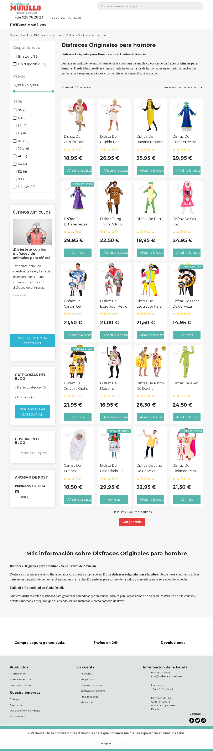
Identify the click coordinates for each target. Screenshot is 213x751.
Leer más (19, 295)
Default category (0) (32, 387)
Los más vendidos (20, 685)
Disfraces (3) (26, 397)
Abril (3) (25, 497)
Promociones (18, 673)
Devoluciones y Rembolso (25, 710)
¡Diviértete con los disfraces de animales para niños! (31, 253)
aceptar (106, 743)
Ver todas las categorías (32, 411)
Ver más (78, 253)
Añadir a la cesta (79, 170)
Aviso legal (16, 704)
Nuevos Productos (20, 679)
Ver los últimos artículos (32, 340)
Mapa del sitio (18, 716)
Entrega (15, 699)
